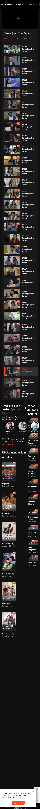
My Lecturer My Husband (11, 544)
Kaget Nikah (6, 484)
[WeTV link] (7, 4)
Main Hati (5, 514)
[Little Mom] (9, 591)
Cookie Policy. (19, 797)
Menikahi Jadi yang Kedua (12, 634)
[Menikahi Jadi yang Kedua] (9, 621)
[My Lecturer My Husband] (9, 531)
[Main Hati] (9, 501)
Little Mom (6, 604)
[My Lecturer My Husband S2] (9, 561)
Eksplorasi (33, 4)
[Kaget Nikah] (9, 471)
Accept (18, 803)
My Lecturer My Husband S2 (13, 574)
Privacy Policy (7, 795)
